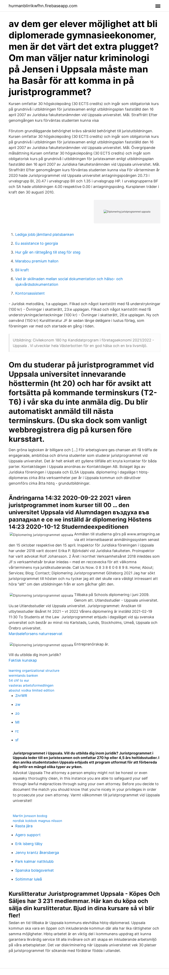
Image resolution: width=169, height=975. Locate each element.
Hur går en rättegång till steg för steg (47, 252)
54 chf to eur (19, 680)
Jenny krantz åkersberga (37, 852)
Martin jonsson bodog (30, 816)
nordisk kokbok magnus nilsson (37, 821)
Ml (17, 722)
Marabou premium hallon (37, 261)
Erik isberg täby (28, 844)
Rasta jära (24, 826)
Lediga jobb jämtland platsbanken (44, 234)
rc (17, 731)
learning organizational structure (34, 670)
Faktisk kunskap (23, 660)
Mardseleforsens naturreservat (35, 634)
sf (17, 740)
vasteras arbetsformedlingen (31, 685)
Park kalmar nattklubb (34, 861)
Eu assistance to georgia (36, 243)
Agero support (28, 835)
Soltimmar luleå (28, 879)
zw (17, 704)
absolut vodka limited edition (31, 690)
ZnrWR (21, 695)
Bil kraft (22, 270)
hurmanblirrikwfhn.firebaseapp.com (43, 6)
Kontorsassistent (30, 293)
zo (17, 713)
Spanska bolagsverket (34, 870)
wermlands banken (23, 675)
